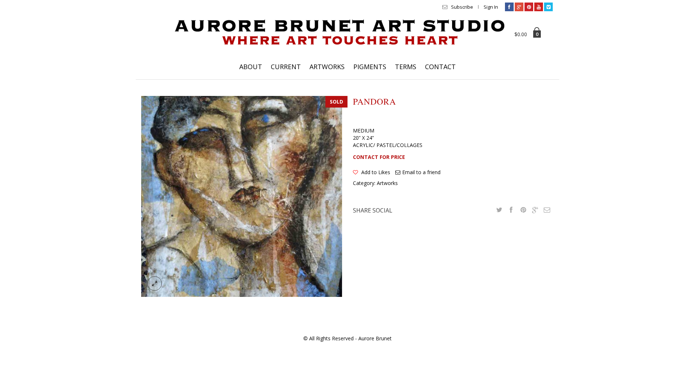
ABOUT (250, 66)
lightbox (154, 283)
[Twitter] (499, 210)
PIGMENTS (369, 66)
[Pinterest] (529, 7)
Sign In (491, 7)
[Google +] (535, 210)
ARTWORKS (327, 66)
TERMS (405, 66)
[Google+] (519, 7)
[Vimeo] (548, 7)
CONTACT (440, 66)
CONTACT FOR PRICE (379, 157)
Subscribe (462, 7)
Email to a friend (421, 172)
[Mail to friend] (547, 210)
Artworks (387, 183)
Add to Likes (375, 172)
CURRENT (286, 66)
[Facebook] (509, 7)
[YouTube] (538, 7)
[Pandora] (241, 195)
